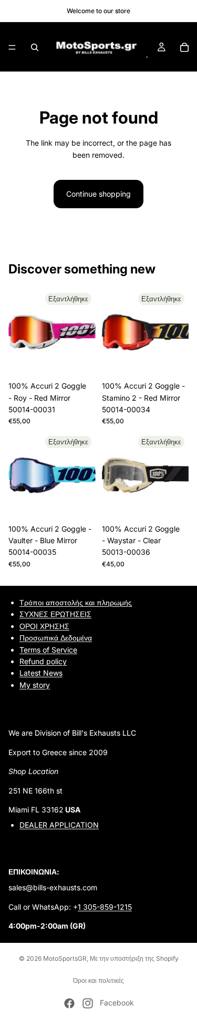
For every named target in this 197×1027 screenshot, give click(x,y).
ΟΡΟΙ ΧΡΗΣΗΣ (44, 626)
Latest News (41, 672)
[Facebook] (69, 1003)
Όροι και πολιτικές (98, 980)
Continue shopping (98, 193)
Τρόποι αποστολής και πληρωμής (75, 602)
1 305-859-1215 (105, 906)
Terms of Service (48, 649)
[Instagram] (87, 1003)
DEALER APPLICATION (59, 824)
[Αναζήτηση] (34, 47)
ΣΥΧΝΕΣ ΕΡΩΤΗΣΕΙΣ (55, 613)
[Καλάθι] (184, 47)
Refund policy (43, 661)
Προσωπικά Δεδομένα (55, 637)
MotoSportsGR (65, 958)
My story (34, 684)
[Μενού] (12, 47)
